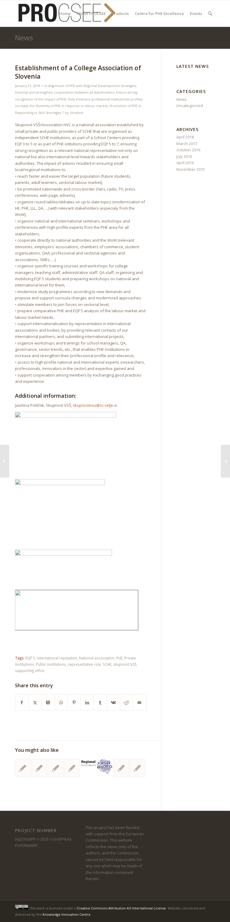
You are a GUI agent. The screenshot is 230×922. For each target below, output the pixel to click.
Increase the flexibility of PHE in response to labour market (61, 106)
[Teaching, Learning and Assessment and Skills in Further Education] (105, 767)
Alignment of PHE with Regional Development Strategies (92, 86)
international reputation (57, 658)
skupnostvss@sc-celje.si (95, 405)
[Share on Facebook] (21, 702)
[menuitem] (65, 13)
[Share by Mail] (139, 702)
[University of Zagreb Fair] (72, 768)
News (24, 37)
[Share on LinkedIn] (87, 702)
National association (96, 658)
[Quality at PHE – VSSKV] (39, 768)
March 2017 (186, 143)
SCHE (107, 664)
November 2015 (190, 169)
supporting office (29, 670)
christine (76, 113)
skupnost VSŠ (124, 664)
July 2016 (184, 156)
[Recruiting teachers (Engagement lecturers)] (4, 461)
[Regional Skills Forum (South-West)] (88, 764)
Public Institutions (51, 664)
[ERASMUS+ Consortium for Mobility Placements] (121, 768)
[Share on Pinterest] (74, 702)
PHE (119, 658)
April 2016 (185, 162)
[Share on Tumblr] (100, 702)
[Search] (210, 13)
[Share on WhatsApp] (61, 702)
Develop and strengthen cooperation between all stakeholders (64, 92)
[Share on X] (35, 702)
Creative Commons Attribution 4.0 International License (121, 908)
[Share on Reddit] (126, 702)
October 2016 (188, 150)
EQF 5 (30, 658)
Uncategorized (189, 105)
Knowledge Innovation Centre (66, 914)
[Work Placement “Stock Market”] (55, 768)
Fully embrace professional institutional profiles (105, 99)
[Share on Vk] (113, 702)
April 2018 (185, 137)
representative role (84, 664)
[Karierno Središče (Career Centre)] (23, 768)
